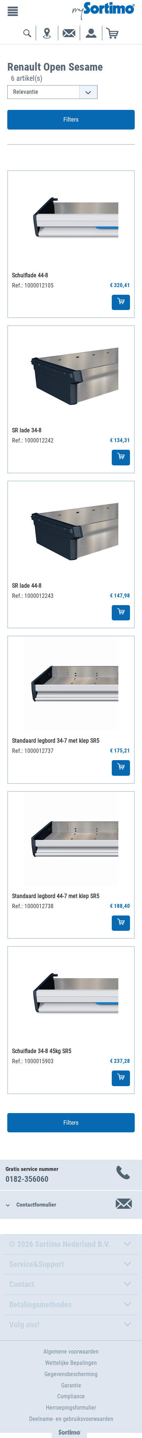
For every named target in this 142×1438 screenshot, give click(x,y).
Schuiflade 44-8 (30, 275)
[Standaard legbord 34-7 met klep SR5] (71, 683)
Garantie (71, 1385)
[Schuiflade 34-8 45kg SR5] (71, 994)
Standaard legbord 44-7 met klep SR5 (55, 896)
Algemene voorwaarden (71, 1351)
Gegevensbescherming (71, 1374)
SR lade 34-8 (27, 430)
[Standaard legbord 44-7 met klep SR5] (71, 839)
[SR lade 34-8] (71, 373)
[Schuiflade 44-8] (71, 218)
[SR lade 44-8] (71, 528)
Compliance (71, 1396)
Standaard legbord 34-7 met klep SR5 (55, 740)
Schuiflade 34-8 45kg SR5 (41, 1051)
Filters (71, 119)
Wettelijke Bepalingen (71, 1362)
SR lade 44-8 (27, 585)
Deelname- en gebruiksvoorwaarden (71, 1418)
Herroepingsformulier (71, 1407)
